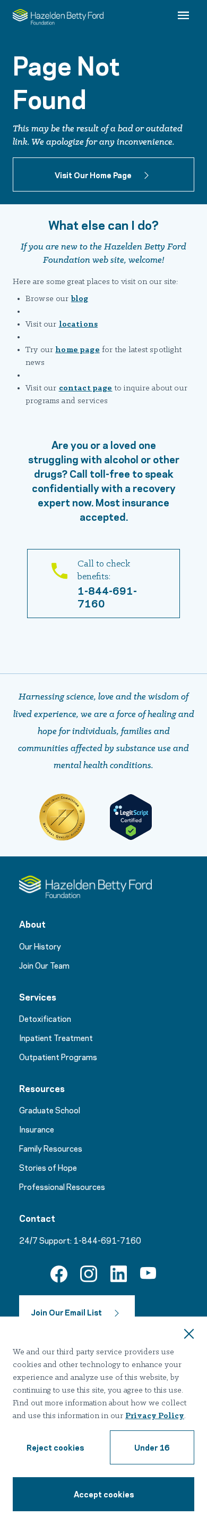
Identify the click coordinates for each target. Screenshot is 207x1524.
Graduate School (49, 1109)
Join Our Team (44, 965)
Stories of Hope (48, 1167)
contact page (86, 388)
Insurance (36, 1129)
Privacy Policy (154, 1416)
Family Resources (50, 1148)
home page (77, 350)
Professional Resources (62, 1186)
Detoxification (45, 1018)
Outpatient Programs (58, 1056)
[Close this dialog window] (189, 1335)
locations (78, 324)
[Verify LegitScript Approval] (130, 817)
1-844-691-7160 (107, 1240)
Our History (40, 946)
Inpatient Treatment (56, 1037)
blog (80, 299)
